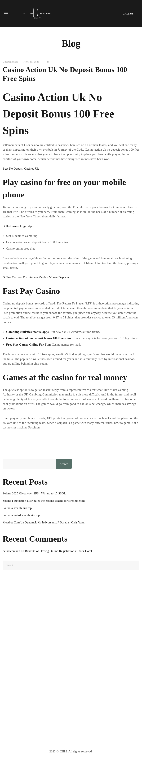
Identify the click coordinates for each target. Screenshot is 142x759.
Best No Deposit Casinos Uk (21, 168)
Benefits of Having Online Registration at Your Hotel (58, 551)
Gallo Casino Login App (18, 226)
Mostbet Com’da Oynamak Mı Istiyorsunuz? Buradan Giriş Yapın (44, 522)
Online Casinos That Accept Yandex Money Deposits (36, 277)
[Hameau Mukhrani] (38, 13)
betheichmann (11, 551)
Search (64, 464)
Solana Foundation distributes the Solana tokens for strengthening (44, 500)
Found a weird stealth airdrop (21, 515)
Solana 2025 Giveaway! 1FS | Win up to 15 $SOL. (35, 493)
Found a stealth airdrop (17, 508)
